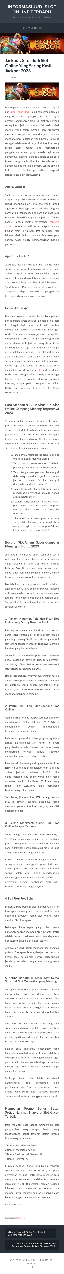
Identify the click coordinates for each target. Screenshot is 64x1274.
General (21, 1218)
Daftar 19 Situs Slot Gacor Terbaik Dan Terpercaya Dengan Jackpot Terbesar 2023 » (34, 1244)
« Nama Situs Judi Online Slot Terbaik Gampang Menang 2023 (26, 1233)
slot (40, 369)
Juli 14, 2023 (12, 77)
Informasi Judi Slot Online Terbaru (32, 9)
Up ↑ (33, 1267)
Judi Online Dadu (20, 111)
